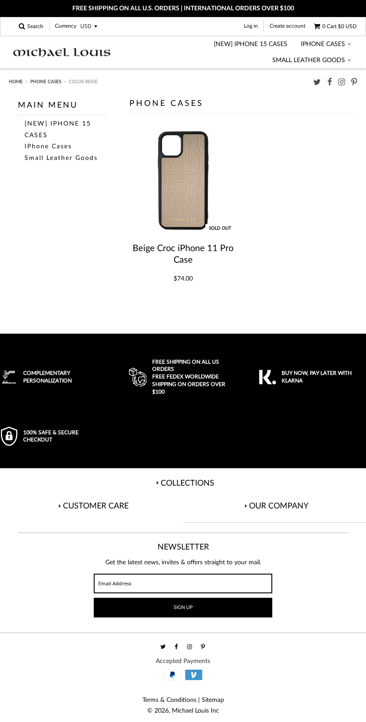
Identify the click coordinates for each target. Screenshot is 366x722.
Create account (287, 26)
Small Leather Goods (308, 60)
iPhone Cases (323, 44)
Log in (251, 26)
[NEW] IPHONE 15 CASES (250, 44)
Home (16, 82)
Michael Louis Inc (195, 711)
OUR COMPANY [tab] (278, 506)
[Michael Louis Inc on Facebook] (329, 82)
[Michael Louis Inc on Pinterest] (354, 82)
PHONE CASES (45, 82)
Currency (65, 26)
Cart (339, 26)
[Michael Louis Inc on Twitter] (317, 82)
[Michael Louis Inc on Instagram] (341, 82)
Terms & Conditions (169, 700)
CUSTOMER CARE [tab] (96, 506)
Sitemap (213, 700)
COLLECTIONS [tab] (187, 483)
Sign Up (183, 607)
